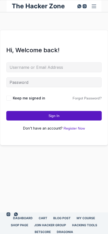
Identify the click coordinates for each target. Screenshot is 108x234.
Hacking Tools (84, 225)
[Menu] (94, 6)
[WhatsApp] (79, 6)
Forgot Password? (87, 98)
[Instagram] (85, 6)
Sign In (54, 116)
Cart (43, 218)
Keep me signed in (29, 98)
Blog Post (62, 218)
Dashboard (23, 218)
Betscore (43, 232)
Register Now (74, 128)
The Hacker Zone (38, 6)
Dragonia (65, 232)
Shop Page (19, 225)
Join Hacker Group (50, 225)
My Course (86, 218)
